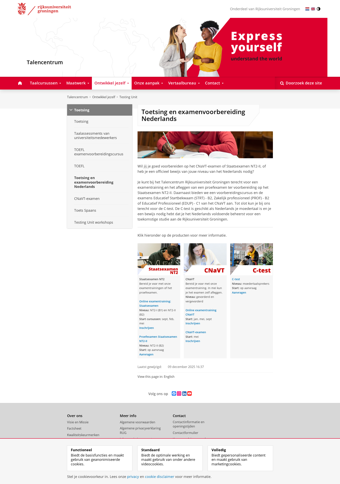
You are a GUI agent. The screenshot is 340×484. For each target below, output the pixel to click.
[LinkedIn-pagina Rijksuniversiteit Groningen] (184, 393)
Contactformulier (185, 433)
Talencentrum (77, 97)
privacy (133, 476)
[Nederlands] (307, 8)
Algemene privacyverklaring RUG (140, 430)
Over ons (74, 416)
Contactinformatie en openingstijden (188, 424)
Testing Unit (128, 97)
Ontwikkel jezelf (103, 97)
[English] (313, 8)
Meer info (128, 416)
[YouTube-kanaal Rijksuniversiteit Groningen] (189, 393)
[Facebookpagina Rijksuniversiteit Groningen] (174, 393)
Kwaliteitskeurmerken (83, 435)
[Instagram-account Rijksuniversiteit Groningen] (179, 393)
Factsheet (74, 428)
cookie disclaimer (159, 476)
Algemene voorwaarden (137, 422)
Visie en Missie (78, 422)
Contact (179, 416)
